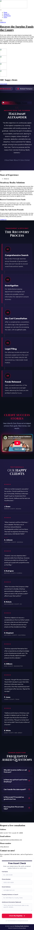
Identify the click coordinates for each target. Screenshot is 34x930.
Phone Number (6, 879)
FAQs (5, 17)
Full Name (5, 871)
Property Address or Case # (10, 894)
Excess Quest (22, 928)
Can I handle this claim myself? (15, 789)
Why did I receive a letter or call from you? (15, 771)
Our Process (7, 15)
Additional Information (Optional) (11, 902)
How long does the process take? (14, 808)
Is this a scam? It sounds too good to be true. (14, 798)
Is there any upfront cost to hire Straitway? (15, 781)
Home (5, 12)
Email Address (6, 887)
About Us (6, 14)
